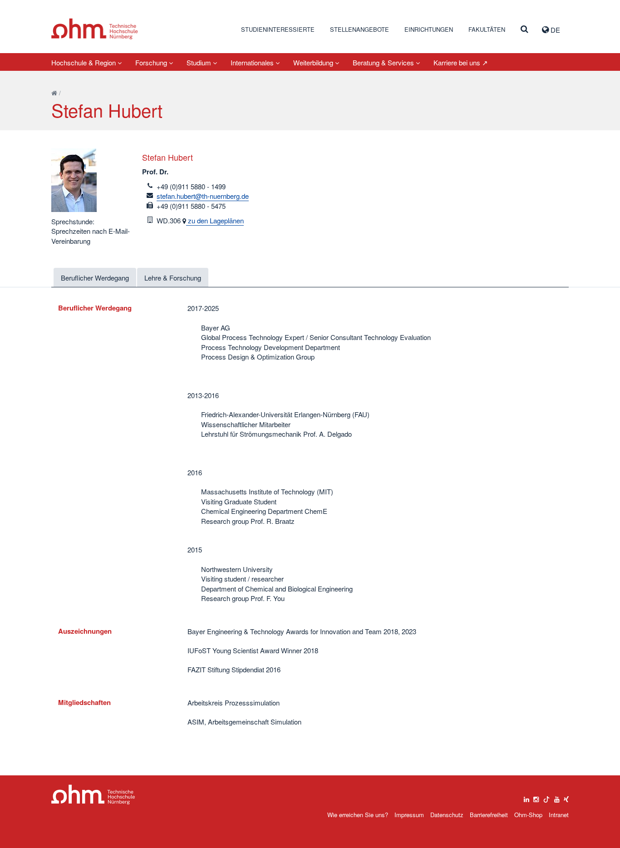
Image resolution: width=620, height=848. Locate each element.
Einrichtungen (428, 29)
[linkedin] (526, 797)
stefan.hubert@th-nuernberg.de (203, 196)
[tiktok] (546, 797)
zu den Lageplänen (215, 220)
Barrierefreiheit (489, 814)
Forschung (152, 62)
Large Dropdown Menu (93, 794)
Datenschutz (446, 814)
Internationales (253, 62)
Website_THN (94, 28)
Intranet (559, 814)
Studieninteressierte (278, 29)
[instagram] (536, 797)
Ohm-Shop (528, 814)
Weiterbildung (314, 62)
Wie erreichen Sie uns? (357, 814)
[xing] (566, 797)
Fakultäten (486, 29)
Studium (200, 62)
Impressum (409, 814)
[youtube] (557, 797)
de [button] (554, 30)
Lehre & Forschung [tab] (172, 277)
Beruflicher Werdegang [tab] (95, 277)
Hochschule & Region (84, 62)
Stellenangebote (359, 29)
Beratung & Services (384, 62)
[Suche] (524, 29)
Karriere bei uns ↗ (460, 62)
